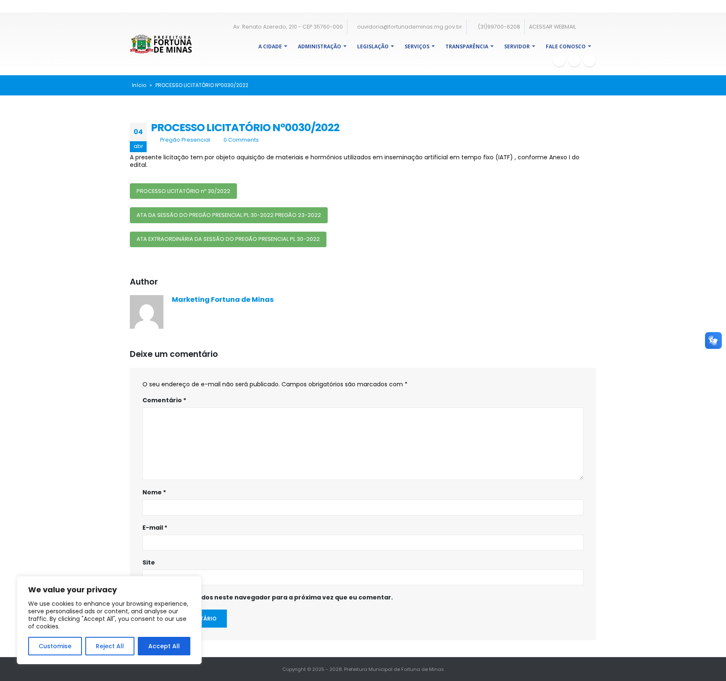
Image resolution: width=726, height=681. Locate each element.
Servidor (517, 46)
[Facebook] (559, 60)
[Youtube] (574, 60)
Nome (154, 492)
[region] (109, 620)
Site (148, 562)
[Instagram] (589, 60)
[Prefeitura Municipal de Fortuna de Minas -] (161, 43)
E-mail (154, 527)
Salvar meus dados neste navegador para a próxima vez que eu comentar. (272, 597)
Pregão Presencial (185, 139)
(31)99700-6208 (498, 26)
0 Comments (241, 139)
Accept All (164, 646)
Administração (319, 46)
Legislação (373, 46)
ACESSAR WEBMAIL (552, 26)
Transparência (466, 46)
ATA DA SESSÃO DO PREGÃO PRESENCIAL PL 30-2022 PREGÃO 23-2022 (229, 215)
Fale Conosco (566, 46)
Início (139, 85)
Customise (55, 646)
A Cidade (270, 46)
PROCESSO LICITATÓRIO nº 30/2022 (183, 191)
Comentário (164, 400)
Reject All (110, 646)
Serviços (417, 46)
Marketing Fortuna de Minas (223, 299)
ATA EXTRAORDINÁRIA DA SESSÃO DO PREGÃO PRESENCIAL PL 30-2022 (228, 239)
